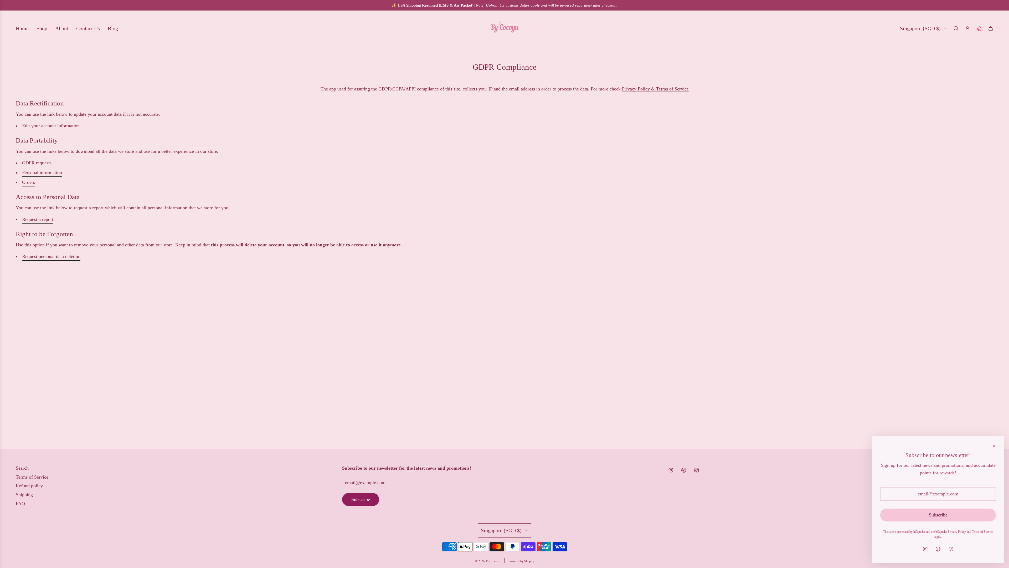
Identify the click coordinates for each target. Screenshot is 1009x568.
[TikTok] (696, 470)
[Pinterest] (683, 470)
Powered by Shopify (521, 561)
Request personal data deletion (51, 256)
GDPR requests (37, 162)
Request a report (37, 219)
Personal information (42, 172)
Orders (28, 182)
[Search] (956, 28)
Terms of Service (982, 532)
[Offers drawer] (979, 28)
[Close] (994, 446)
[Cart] (990, 28)
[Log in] (967, 28)
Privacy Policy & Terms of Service (655, 89)
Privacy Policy (957, 532)
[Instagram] (671, 470)
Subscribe (360, 499)
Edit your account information (51, 125)
